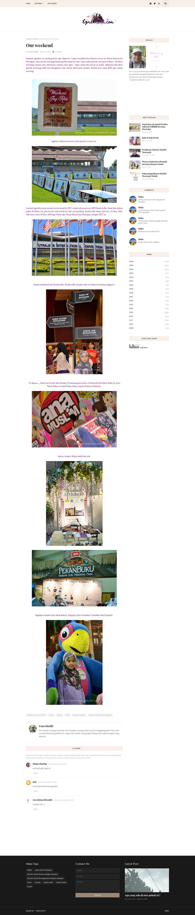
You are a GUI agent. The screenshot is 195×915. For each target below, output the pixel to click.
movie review (61, 882)
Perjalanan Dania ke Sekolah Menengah (154, 150)
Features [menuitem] (38, 3)
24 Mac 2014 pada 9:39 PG (57, 764)
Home (167, 911)
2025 (149, 265)
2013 (149, 312)
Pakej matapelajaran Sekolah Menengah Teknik (154, 174)
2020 (149, 285)
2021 (149, 281)
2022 (149, 277)
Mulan (141, 197)
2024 (149, 269)
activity (37, 882)
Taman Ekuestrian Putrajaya (100, 715)
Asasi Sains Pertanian (43, 870)
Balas (35, 773)
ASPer (29, 870)
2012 (149, 316)
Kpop (29, 882)
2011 (149, 320)
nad (34, 781)
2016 (149, 301)
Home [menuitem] (28, 3)
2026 (149, 261)
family (59, 715)
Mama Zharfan (40, 763)
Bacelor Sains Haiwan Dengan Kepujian (42, 874)
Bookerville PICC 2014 (48, 39)
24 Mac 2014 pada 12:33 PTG (64, 800)
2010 (149, 324)
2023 (149, 273)
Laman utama (32, 39)
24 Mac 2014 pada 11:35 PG (47, 782)
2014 (149, 308)
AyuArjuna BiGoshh (42, 799)
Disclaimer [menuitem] (52, 3)
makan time (48, 882)
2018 (149, 293)
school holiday (79, 715)
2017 (149, 297)
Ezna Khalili (46, 726)
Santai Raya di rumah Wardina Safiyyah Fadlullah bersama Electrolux (155, 126)
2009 (149, 328)
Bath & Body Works (150, 138)
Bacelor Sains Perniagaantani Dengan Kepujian (45, 878)
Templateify (41, 911)
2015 (149, 305)
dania (51, 715)
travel (29, 886)
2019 (149, 289)
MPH (68, 715)
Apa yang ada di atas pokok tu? (142, 895)
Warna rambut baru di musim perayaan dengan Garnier (154, 162)
